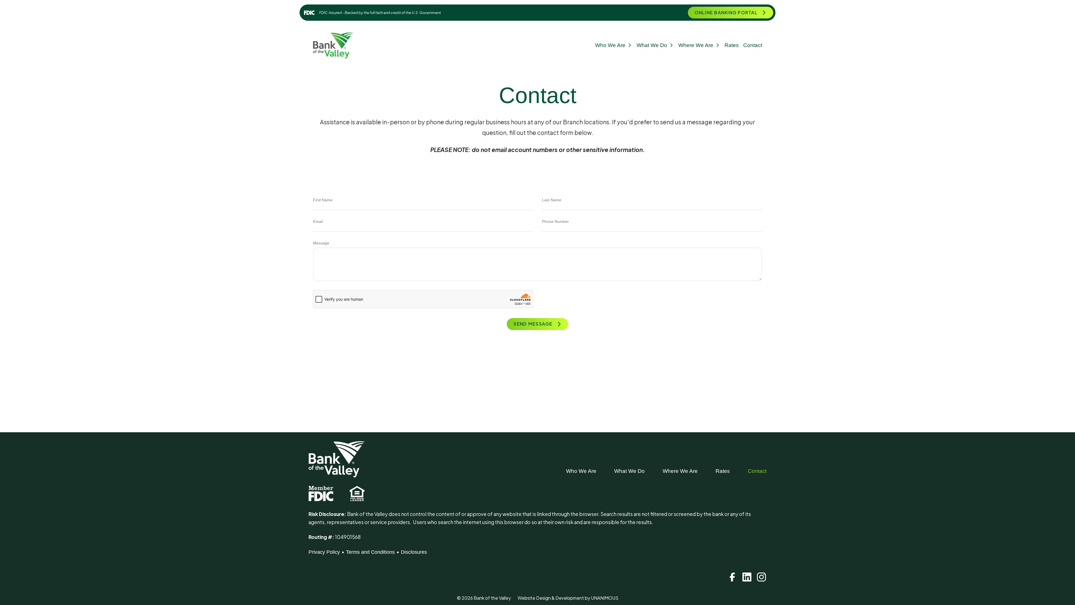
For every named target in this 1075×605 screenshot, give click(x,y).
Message (321, 243)
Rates (732, 45)
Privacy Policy (324, 552)
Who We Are (610, 45)
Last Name (551, 200)
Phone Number (555, 221)
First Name (323, 200)
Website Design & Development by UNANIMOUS (568, 598)
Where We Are (695, 45)
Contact (752, 45)
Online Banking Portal (726, 12)
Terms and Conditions (370, 552)
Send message (532, 324)
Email (318, 221)
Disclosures (414, 552)
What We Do (652, 45)
